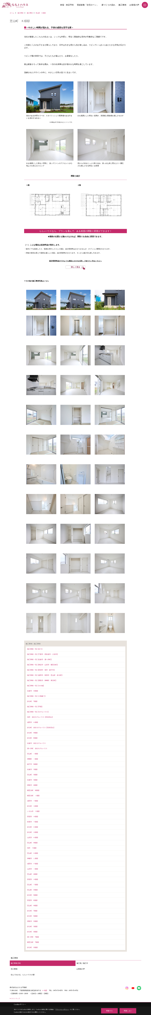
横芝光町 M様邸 (33, 790)
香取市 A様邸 (32, 785)
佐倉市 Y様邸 (32, 769)
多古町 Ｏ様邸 (32, 832)
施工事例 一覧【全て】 (35, 649)
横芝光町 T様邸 (33, 942)
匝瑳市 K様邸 (32, 900)
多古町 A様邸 (32, 932)
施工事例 (122, 5)
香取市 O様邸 (32, 921)
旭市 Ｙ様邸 (31, 848)
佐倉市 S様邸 (32, 780)
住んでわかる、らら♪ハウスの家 (23, 975)
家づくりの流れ (108, 5)
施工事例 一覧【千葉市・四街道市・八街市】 (42, 654)
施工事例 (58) (16, 963)
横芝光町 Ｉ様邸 (33, 795)
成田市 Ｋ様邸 (32, 722)
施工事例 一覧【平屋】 (35, 706)
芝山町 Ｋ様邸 (32, 853)
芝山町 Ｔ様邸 (32, 884)
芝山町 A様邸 (32, 874)
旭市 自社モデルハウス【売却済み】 (40, 717)
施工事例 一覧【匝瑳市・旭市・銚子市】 (41, 670)
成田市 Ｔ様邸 (32, 801)
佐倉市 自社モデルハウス (36, 743)
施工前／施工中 (82, 963)
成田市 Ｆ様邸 (32, 864)
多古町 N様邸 (32, 895)
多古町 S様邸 (32, 926)
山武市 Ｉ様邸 (32, 869)
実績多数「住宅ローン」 (87, 5)
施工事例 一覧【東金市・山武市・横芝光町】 (42, 665)
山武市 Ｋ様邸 (32, 837)
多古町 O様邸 (32, 947)
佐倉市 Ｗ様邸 (32, 691)
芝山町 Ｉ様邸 (32, 754)
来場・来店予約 (67, 5)
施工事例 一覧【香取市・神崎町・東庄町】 (42, 680)
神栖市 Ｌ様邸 (32, 858)
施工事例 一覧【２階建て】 (36, 696)
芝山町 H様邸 (32, 843)
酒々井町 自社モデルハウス (37, 748)
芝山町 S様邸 (32, 774)
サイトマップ (15, 998)
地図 (45, 990)
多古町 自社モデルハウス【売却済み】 (41, 727)
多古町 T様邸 (32, 701)
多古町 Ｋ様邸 (32, 827)
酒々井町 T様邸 (33, 937)
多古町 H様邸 (32, 733)
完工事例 (14, 969)
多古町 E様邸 (32, 738)
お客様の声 (134, 5)
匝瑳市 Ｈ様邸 (32, 816)
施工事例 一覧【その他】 (36, 685)
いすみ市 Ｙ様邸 (33, 811)
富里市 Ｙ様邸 (32, 822)
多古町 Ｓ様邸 (32, 806)
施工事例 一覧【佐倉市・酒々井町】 (39, 659)
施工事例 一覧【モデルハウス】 (38, 712)
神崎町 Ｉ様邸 (32, 759)
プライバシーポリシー (62, 1009)
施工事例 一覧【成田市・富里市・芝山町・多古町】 (45, 675)
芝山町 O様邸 (32, 890)
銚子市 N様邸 (32, 764)
